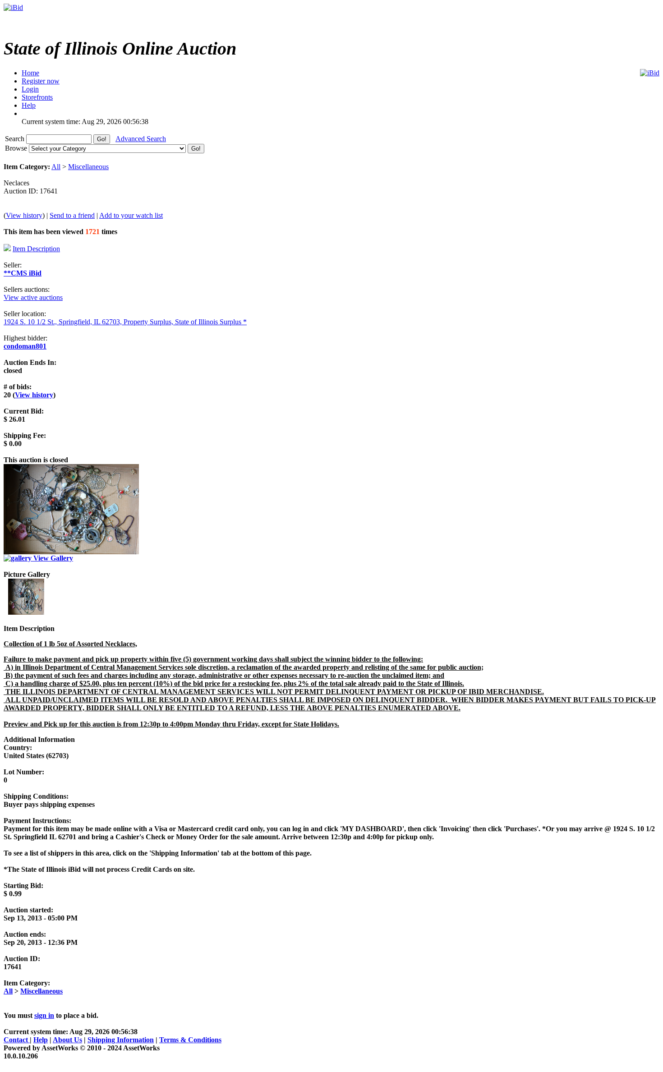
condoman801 (25, 346)
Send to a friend (72, 215)
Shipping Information (120, 1040)
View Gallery (52, 558)
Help (40, 1040)
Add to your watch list (131, 215)
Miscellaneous (88, 166)
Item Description (36, 249)
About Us (67, 1040)
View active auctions (33, 297)
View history (24, 215)
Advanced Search (140, 139)
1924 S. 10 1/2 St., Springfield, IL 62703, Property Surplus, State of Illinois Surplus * (125, 322)
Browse (17, 148)
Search (15, 139)
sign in (44, 1015)
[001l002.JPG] (26, 612)
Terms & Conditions (190, 1040)
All (55, 166)
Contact (17, 1040)
